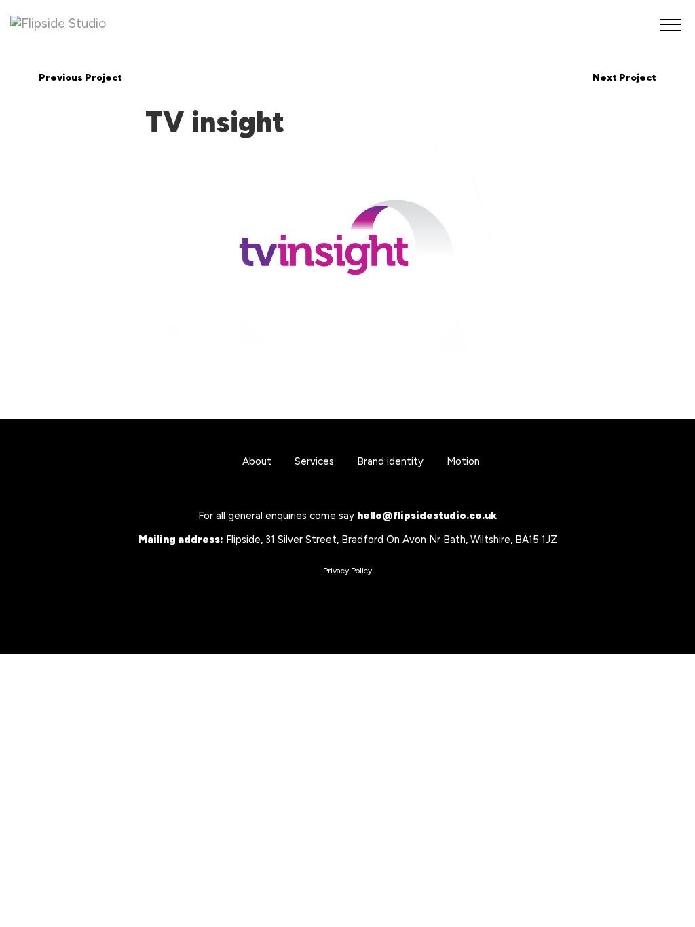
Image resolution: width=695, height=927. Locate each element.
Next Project (624, 77)
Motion (463, 461)
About (256, 461)
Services (314, 461)
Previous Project (80, 77)
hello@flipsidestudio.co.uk (427, 516)
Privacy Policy (347, 570)
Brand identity (390, 461)
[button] (670, 25)
